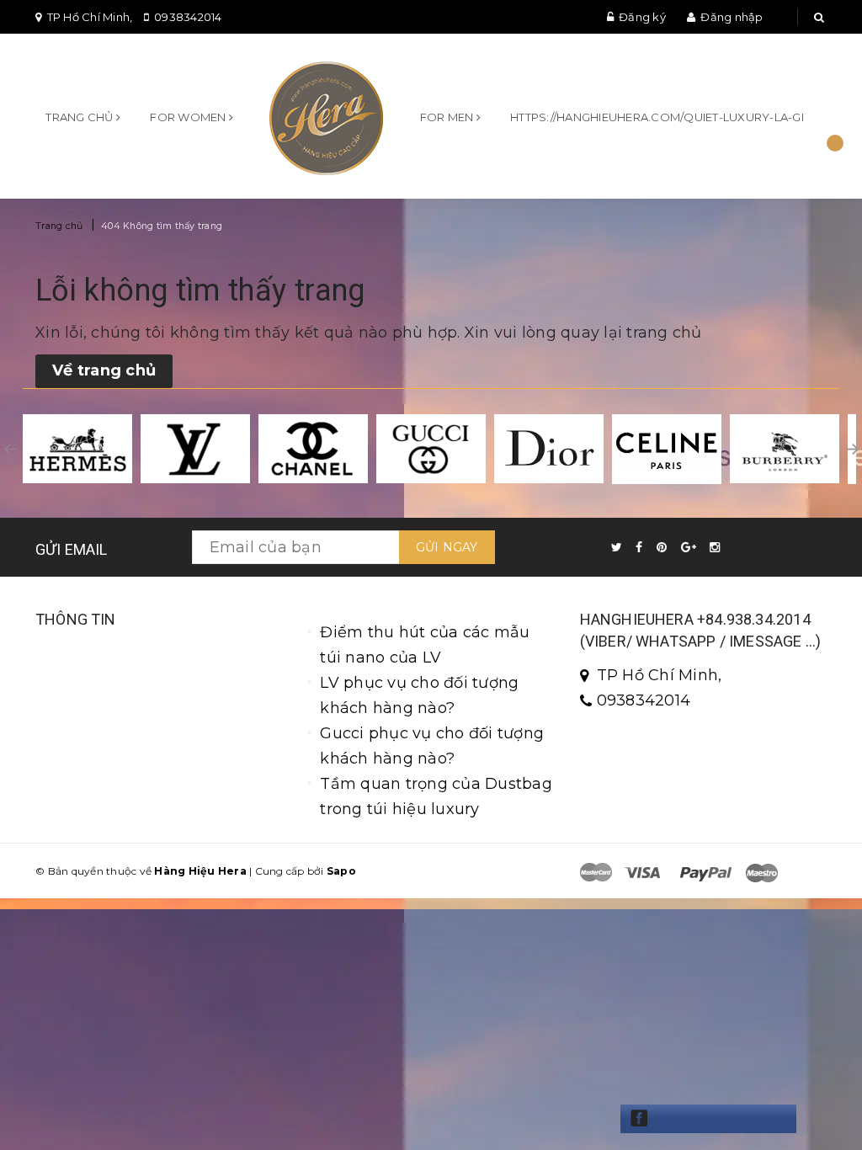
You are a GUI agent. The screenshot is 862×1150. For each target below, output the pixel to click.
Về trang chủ (104, 370)
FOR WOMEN (189, 117)
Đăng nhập (731, 17)
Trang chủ (80, 117)
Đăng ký (642, 17)
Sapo (341, 871)
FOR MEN (448, 117)
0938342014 (188, 17)
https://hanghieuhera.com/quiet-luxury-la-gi (657, 117)
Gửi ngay (447, 547)
